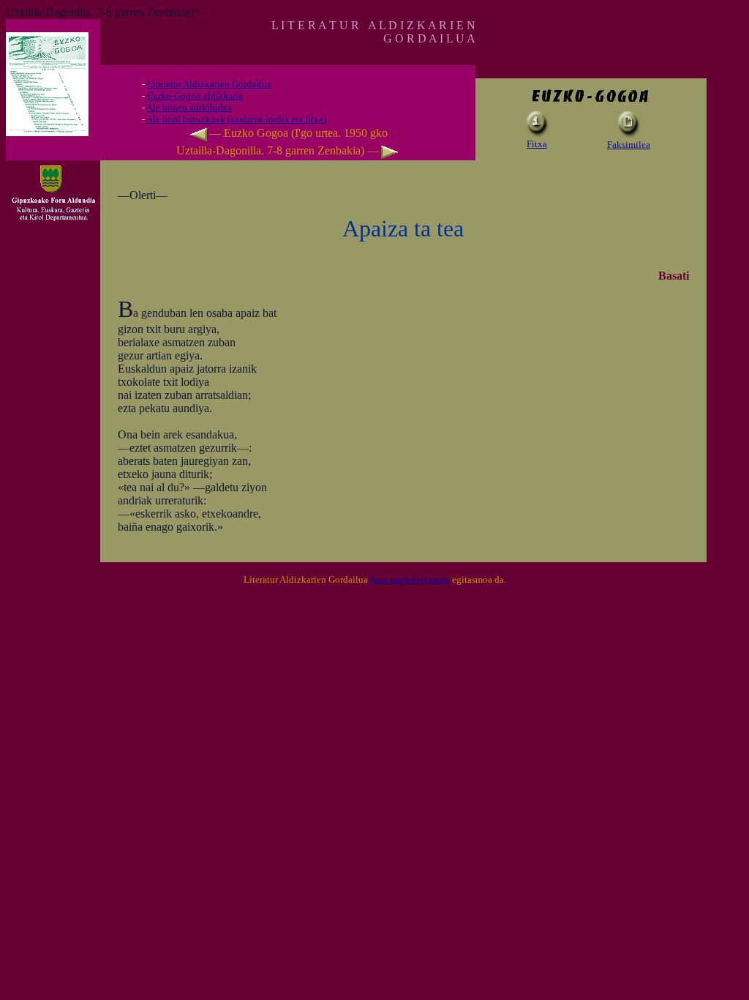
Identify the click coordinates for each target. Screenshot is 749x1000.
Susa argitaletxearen (410, 579)
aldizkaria (195, 95)
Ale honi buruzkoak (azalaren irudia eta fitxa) (236, 118)
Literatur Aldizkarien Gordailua (209, 83)
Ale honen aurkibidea (189, 107)
